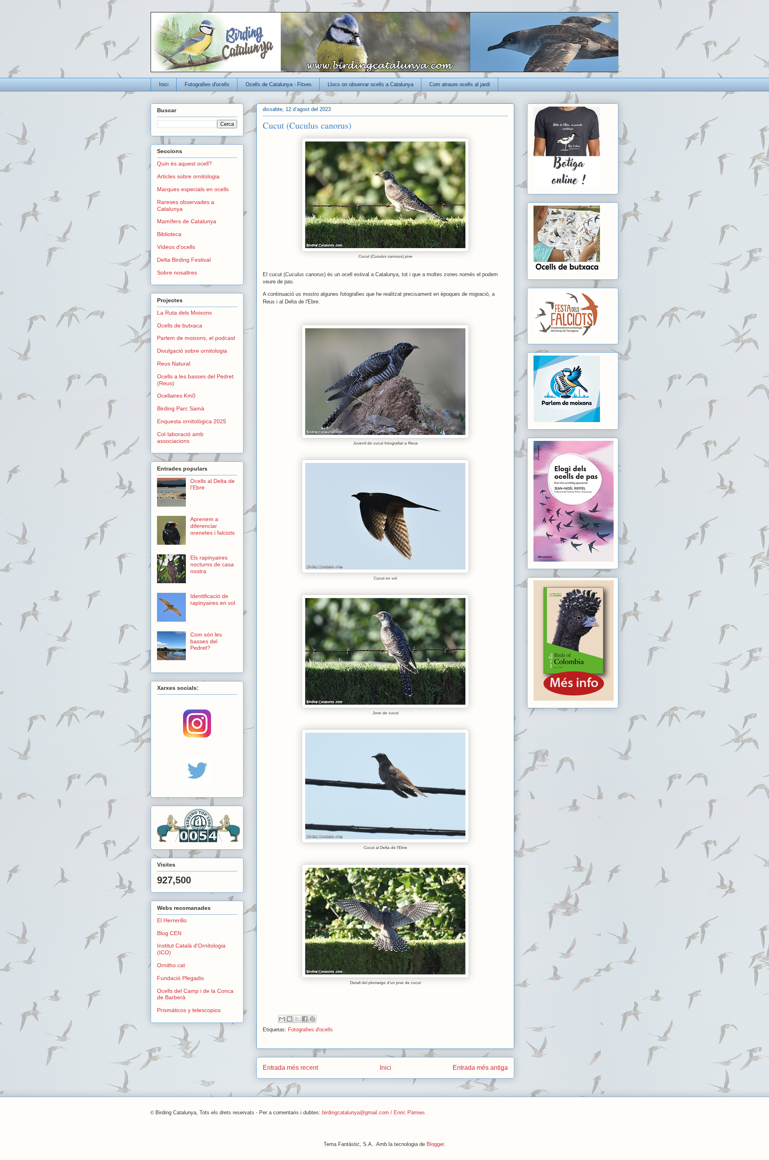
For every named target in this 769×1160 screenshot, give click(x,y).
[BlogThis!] (290, 1019)
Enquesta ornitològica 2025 (191, 421)
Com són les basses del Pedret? (206, 641)
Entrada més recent (290, 1067)
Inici (164, 84)
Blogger (435, 1144)
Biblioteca (169, 234)
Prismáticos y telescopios (189, 1010)
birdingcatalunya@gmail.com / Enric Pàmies (373, 1112)
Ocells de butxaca (179, 325)
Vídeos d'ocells (176, 247)
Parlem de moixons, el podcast (196, 338)
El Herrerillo (172, 920)
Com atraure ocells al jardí (459, 84)
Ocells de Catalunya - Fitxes (279, 84)
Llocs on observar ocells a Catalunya (370, 84)
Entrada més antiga (480, 1067)
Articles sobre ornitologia (188, 176)
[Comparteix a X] (297, 1019)
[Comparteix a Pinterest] (312, 1019)
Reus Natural (173, 363)
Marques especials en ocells (193, 189)
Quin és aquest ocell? (184, 163)
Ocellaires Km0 (176, 395)
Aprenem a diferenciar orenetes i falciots (212, 526)
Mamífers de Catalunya (186, 221)
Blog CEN (169, 933)
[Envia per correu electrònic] (282, 1019)
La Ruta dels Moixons (184, 312)
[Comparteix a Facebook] (305, 1019)
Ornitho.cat (171, 965)
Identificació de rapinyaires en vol (212, 599)
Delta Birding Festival (184, 260)
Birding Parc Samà (180, 408)
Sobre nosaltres (177, 272)
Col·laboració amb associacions (180, 437)
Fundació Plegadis (180, 978)
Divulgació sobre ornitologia (192, 351)
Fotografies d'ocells (207, 84)
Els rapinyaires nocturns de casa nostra (212, 564)
